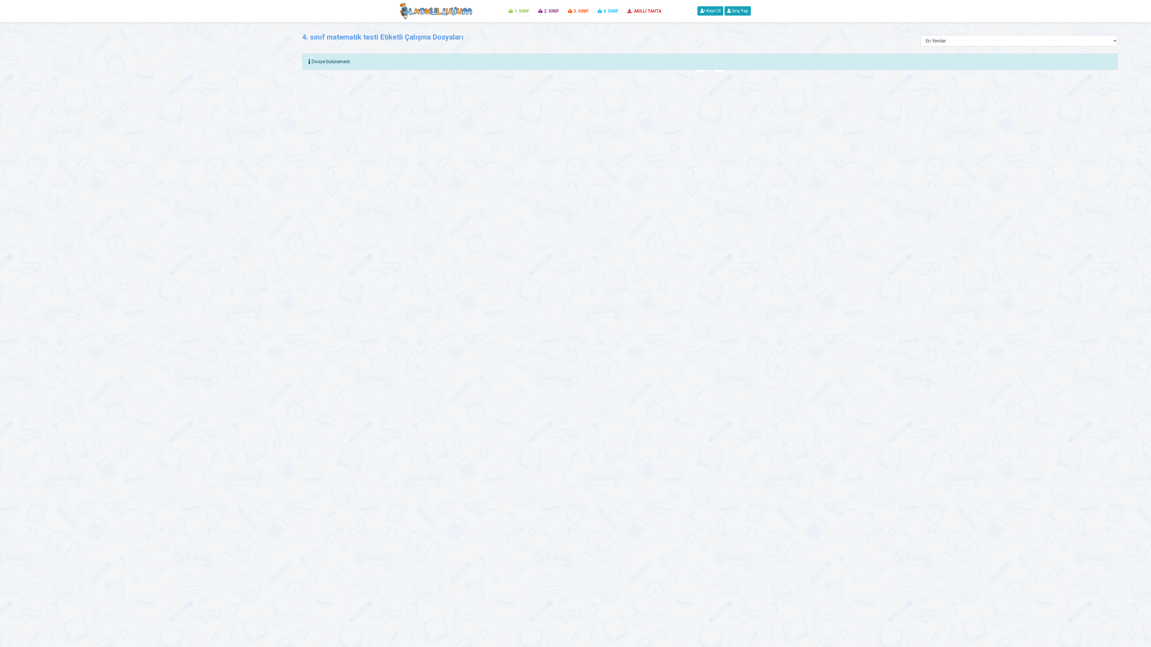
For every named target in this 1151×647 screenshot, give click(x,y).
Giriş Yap (739, 10)
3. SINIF (581, 11)
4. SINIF (610, 11)
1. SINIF (521, 11)
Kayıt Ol (713, 10)
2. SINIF (551, 11)
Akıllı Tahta (647, 11)
